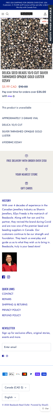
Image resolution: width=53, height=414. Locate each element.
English (9, 397)
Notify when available (50, 24)
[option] (26, 43)
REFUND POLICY (11, 315)
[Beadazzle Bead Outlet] (26, 14)
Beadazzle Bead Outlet (19, 404)
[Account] (44, 14)
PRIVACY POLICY (11, 310)
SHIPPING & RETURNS (14, 304)
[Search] (8, 14)
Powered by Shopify (39, 404)
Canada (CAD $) (14, 387)
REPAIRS (6, 299)
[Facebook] (3, 276)
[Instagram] (8, 276)
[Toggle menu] (3, 14)
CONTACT (7, 294)
